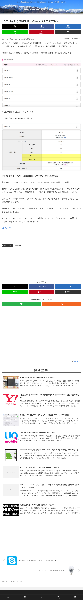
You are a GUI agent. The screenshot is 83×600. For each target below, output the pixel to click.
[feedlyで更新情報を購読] (21, 304)
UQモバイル (7, 228)
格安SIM (18, 245)
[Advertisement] (41, 263)
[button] (68, 32)
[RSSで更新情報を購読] (61, 304)
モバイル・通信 (8, 245)
